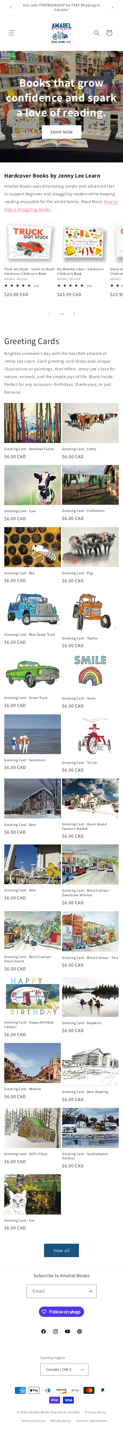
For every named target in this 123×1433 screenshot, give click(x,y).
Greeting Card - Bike (20, 890)
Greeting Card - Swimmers (24, 760)
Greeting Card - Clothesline (83, 510)
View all (61, 1250)
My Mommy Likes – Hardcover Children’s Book (80, 271)
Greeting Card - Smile (79, 698)
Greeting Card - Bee (19, 573)
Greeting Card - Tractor (80, 638)
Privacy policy (95, 1412)
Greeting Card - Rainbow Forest (29, 449)
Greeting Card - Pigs (78, 573)
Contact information (91, 1421)
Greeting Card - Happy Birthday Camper (29, 1024)
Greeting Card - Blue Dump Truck (29, 634)
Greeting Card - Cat (19, 1220)
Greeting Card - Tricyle (79, 762)
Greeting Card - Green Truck (25, 697)
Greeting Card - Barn (20, 824)
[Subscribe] (90, 1291)
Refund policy (61, 1421)
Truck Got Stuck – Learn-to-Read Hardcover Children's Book (29, 271)
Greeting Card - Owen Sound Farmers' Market (84, 826)
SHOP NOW (61, 131)
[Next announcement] (112, 7)
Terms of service (33, 1421)
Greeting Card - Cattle (79, 449)
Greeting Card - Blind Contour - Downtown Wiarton (86, 892)
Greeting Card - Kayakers (81, 1023)
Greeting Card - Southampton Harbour (85, 1156)
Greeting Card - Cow (20, 511)
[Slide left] (49, 313)
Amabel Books (39, 1412)
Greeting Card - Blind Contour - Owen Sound (28, 959)
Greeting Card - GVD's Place (25, 1154)
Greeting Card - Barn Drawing (85, 1092)
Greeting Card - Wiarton (22, 1089)
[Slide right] (74, 313)
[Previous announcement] (10, 7)
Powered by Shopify (65, 1412)
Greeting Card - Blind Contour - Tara (90, 957)
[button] (11, 33)
